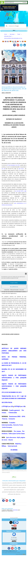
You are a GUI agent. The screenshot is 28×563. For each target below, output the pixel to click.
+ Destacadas (12, 412)
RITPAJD (17, 406)
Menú (14, 30)
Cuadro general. (14, 410)
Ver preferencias (14, 286)
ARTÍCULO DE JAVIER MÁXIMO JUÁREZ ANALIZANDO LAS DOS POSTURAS (14, 350)
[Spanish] (3, 41)
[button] (26, 273)
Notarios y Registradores (14, 23)
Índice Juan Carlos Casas (17, 433)
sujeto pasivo (14, 487)
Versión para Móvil (14, 517)
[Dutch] (15, 41)
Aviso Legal (21, 289)
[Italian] (13, 41)
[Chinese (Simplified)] (18, 41)
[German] (10, 41)
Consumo (11, 419)
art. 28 (3, 168)
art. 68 (23, 406)
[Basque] (23, 41)
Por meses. (17, 431)
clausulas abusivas (7, 483)
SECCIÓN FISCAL (7, 402)
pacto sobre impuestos (15, 485)
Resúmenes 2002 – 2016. (17, 416)
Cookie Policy (6, 289)
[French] (8, 41)
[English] (5, 41)
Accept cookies (14, 282)
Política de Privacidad (14, 289)
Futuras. (5, 419)
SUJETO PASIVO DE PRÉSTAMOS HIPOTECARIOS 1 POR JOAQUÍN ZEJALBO (14, 386)
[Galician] (20, 41)
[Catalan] (25, 41)
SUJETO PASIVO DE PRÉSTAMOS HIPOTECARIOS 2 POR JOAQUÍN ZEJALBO (14, 377)
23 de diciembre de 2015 (13, 165)
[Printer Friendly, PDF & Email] (14, 477)
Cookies (18, 552)
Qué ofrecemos (11, 437)
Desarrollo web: (21, 554)
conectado (15, 510)
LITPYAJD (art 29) (7, 406)
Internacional (12, 446)
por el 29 (21, 168)
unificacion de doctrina (14, 494)
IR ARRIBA (14, 450)
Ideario (10, 440)
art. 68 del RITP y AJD (20, 191)
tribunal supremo (21, 492)
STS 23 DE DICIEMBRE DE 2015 (12, 392)
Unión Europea (7, 427)
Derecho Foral (18, 425)
